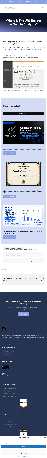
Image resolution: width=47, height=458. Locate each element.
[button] (45, 437)
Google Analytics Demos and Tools (23, 47)
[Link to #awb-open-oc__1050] (43, 8)
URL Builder (20, 41)
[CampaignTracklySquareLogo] (4, 329)
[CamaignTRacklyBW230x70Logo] (9, 8)
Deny (23, 449)
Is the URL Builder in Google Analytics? (13, 248)
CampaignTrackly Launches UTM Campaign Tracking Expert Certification (23, 149)
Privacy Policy (5, 354)
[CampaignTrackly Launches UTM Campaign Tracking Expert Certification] (23, 132)
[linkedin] (11, 352)
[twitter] (5, 352)
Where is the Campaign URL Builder (13, 249)
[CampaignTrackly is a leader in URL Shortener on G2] (23, 403)
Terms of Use (11, 354)
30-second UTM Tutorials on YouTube (29, 1)
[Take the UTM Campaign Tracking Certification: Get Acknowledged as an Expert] (23, 174)
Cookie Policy (19, 456)
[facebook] (3, 352)
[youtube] (8, 352)
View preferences (23, 453)
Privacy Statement (26, 456)
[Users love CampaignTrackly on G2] (23, 434)
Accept (23, 446)
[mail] (13, 352)
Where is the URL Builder (30, 249)
